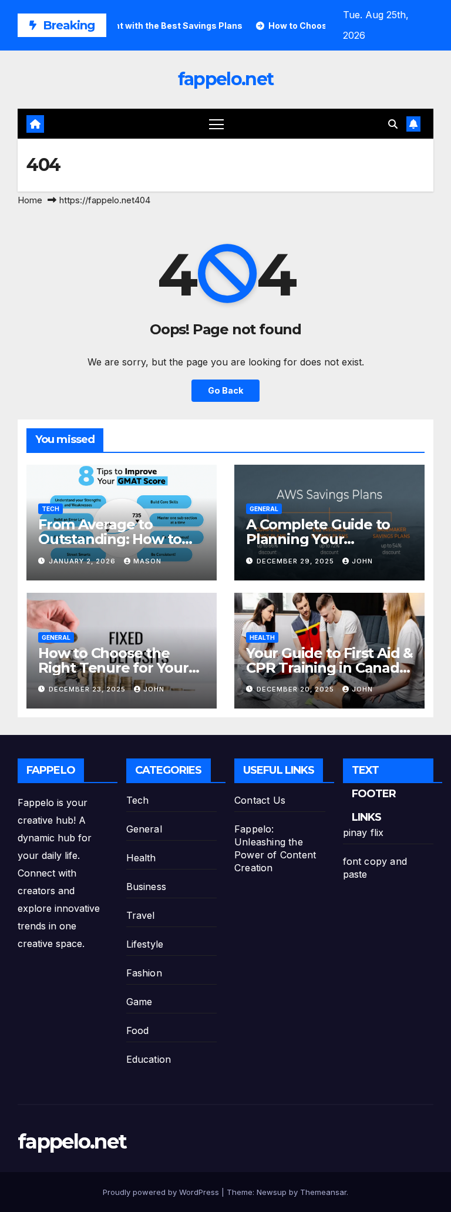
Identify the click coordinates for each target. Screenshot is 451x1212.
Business (146, 886)
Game (139, 1002)
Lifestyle (145, 944)
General (264, 508)
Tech (50, 508)
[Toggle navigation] (216, 124)
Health (262, 637)
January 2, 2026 (83, 561)
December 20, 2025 (296, 689)
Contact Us (259, 800)
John (362, 561)
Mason (147, 561)
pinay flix (363, 832)
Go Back (225, 390)
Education (148, 1059)
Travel (140, 915)
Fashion (144, 973)
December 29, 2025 (296, 561)
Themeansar (323, 1192)
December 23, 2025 (88, 689)
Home (30, 200)
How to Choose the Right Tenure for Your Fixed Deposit (113, 667)
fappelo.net (225, 79)
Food (137, 1030)
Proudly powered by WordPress (162, 1192)
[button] (393, 124)
